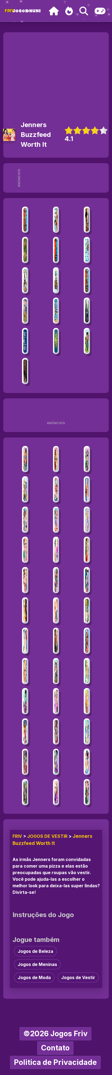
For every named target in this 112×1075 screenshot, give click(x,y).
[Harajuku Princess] (56, 580)
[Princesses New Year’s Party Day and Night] (25, 610)
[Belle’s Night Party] (87, 580)
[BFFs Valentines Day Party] (56, 792)
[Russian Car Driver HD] (87, 310)
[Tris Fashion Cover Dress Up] (25, 701)
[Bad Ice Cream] (87, 250)
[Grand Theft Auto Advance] (56, 219)
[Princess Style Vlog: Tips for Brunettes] (87, 792)
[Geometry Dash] (56, 341)
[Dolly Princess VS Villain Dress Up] (56, 731)
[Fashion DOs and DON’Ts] (87, 701)
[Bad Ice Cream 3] (25, 280)
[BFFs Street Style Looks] (25, 550)
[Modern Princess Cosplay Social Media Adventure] (56, 671)
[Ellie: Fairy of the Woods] (87, 731)
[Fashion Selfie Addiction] (25, 762)
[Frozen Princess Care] (25, 671)
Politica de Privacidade (55, 1062)
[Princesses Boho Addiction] (87, 610)
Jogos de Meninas (37, 964)
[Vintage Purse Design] (25, 580)
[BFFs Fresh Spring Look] (56, 459)
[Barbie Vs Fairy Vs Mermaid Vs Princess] (87, 762)
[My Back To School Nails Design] (25, 641)
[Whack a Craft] (87, 341)
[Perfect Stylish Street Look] (87, 459)
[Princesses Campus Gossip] (56, 489)
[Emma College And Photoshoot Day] (56, 701)
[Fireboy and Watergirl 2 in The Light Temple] (87, 280)
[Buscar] (83, 11)
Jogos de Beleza (35, 951)
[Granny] (25, 371)
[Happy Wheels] (25, 310)
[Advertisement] (65, 178)
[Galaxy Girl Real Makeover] (56, 762)
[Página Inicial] (54, 11)
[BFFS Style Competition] (56, 641)
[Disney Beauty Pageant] (56, 519)
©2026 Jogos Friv (55, 1033)
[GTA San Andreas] (87, 219)
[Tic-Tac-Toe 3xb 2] (25, 341)
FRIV (17, 836)
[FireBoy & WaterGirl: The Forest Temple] (25, 219)
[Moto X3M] (56, 310)
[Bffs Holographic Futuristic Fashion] (25, 459)
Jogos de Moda (34, 977)
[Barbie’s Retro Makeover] (87, 671)
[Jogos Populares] (69, 11)
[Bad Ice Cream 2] (56, 280)
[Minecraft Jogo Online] (25, 250)
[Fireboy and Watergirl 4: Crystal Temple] (56, 250)
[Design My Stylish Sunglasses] (25, 519)
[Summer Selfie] (87, 489)
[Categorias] (100, 11)
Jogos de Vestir (47, 836)
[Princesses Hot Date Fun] (56, 550)
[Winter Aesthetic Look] (25, 489)
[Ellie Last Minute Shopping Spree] (56, 610)
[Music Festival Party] (25, 731)
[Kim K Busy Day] (87, 550)
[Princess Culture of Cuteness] (87, 519)
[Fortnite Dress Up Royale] (25, 792)
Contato (55, 1047)
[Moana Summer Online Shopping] (87, 641)
